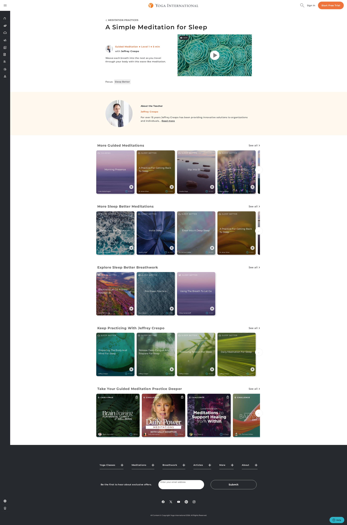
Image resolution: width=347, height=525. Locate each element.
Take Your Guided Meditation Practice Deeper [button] (139, 389)
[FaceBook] (163, 501)
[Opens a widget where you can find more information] (336, 520)
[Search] (302, 5)
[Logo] (173, 5)
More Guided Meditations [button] (120, 145)
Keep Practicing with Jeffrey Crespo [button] (131, 328)
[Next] (259, 170)
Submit (233, 484)
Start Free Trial (331, 5)
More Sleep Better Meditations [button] (125, 206)
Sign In (311, 5)
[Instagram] (194, 501)
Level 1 (145, 46)
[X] (171, 501)
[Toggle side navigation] (5, 5)
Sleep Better (122, 81)
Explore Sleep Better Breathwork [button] (127, 267)
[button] (131, 187)
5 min (156, 46)
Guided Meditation (126, 46)
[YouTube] (178, 501)
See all (253, 145)
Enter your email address (173, 482)
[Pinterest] (186, 501)
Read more (168, 121)
